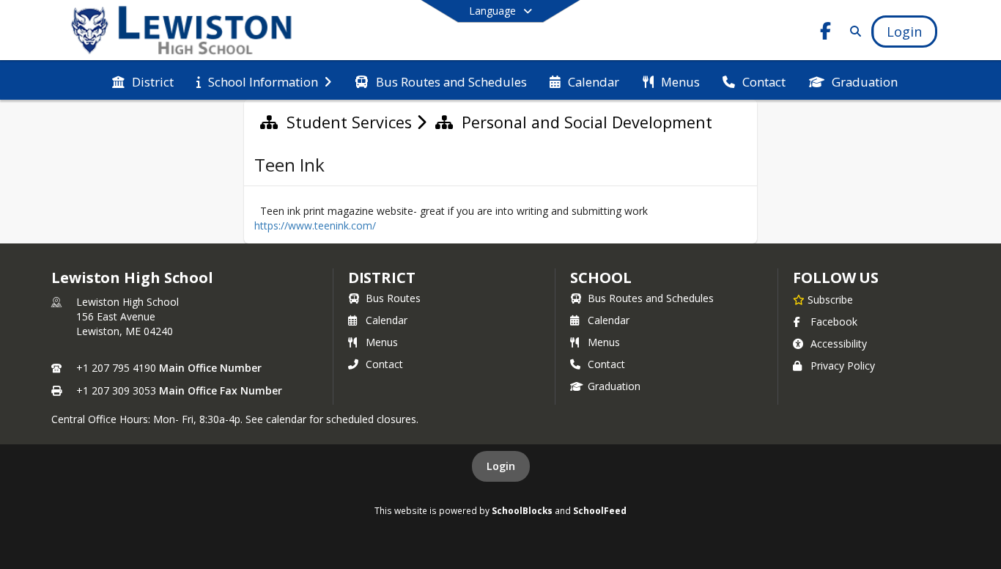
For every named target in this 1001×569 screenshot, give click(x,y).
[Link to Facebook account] (826, 33)
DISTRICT (381, 277)
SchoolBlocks (522, 510)
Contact (384, 364)
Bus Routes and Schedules (651, 298)
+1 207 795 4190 (116, 368)
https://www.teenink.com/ (315, 225)
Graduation (614, 386)
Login (501, 466)
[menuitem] (143, 81)
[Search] (852, 31)
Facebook (833, 321)
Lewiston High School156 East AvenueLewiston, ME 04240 (127, 316)
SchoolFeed (600, 510)
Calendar (386, 320)
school (600, 277)
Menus (382, 342)
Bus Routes (393, 298)
